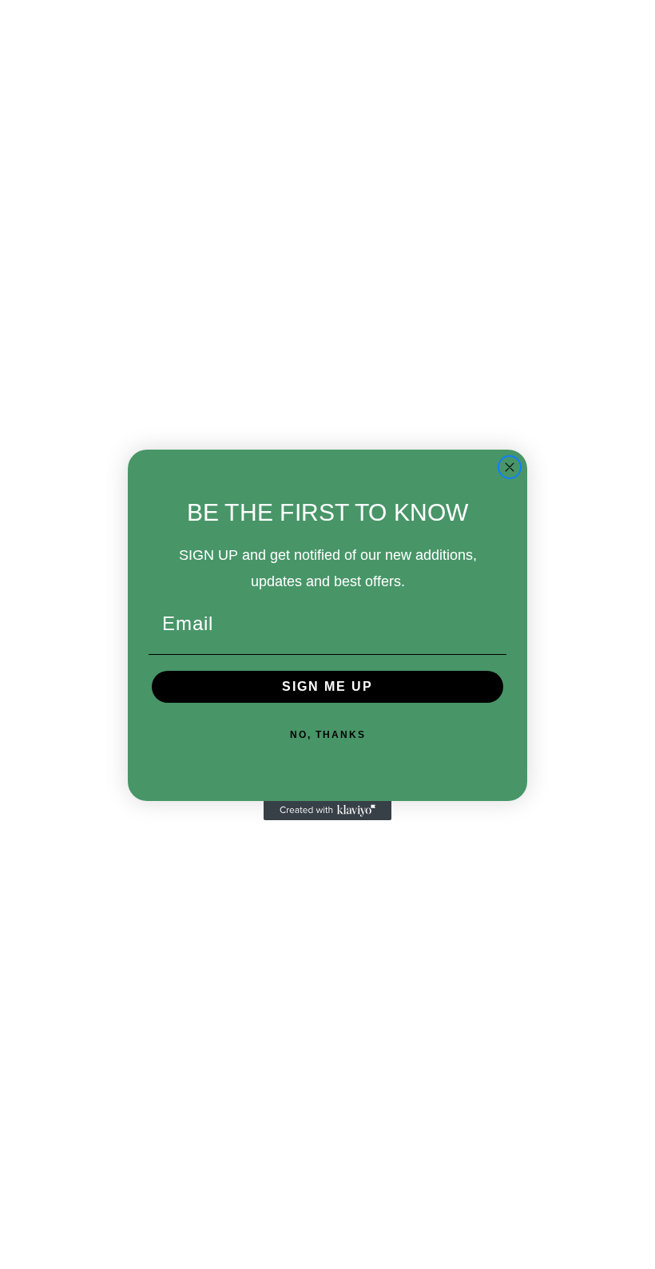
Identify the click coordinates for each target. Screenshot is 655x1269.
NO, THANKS (328, 734)
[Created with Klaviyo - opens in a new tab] (327, 810)
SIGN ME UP (327, 686)
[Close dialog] (509, 467)
